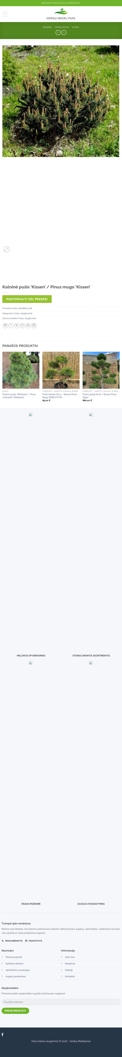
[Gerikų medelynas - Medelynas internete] (61, 14)
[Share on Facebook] (11, 325)
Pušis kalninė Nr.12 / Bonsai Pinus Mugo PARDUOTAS (59, 396)
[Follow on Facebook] (2, 1035)
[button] (5, 14)
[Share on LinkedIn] (34, 325)
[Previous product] (63, 32)
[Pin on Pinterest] (28, 325)
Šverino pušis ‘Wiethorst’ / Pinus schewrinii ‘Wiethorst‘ (19, 396)
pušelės (13, 318)
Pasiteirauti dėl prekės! (27, 299)
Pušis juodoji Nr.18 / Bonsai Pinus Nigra (100, 396)
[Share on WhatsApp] (5, 325)
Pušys (75, 27)
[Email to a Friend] (22, 325)
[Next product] (58, 32)
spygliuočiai (30, 318)
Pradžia (47, 27)
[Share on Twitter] (16, 325)
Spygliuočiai (62, 27)
